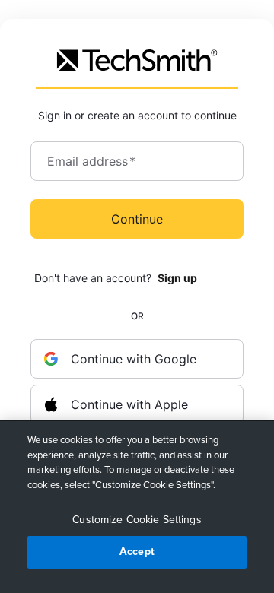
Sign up (177, 277)
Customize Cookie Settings (137, 519)
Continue (137, 219)
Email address (91, 161)
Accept (137, 551)
